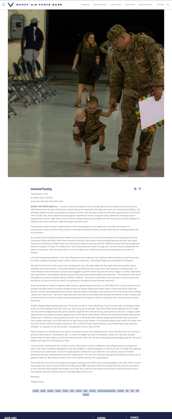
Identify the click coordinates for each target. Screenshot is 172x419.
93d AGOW (121, 391)
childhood (85, 395)
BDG (127, 391)
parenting (50, 391)
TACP (132, 391)
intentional (92, 391)
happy (85, 391)
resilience (58, 391)
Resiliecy (65, 391)
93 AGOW (35, 391)
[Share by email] (139, 188)
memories (78, 391)
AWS (137, 391)
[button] (3, 4)
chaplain (43, 391)
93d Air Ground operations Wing (106, 391)
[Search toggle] (168, 4)
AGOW (72, 391)
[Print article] (135, 188)
